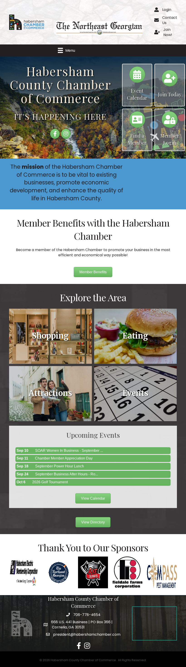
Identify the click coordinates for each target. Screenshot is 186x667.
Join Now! (167, 32)
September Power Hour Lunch (59, 466)
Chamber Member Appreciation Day (64, 458)
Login (166, 9)
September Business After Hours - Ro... (66, 474)
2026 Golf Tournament (50, 482)
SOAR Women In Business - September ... (69, 450)
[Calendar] (137, 76)
